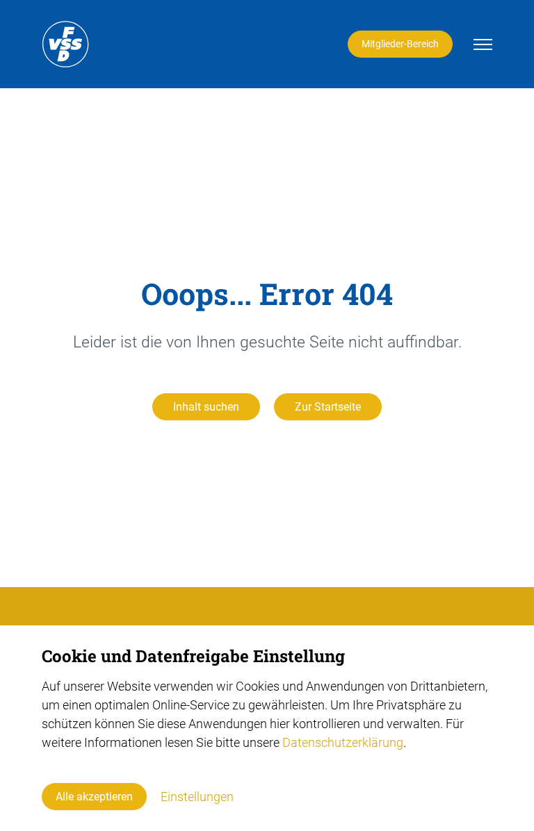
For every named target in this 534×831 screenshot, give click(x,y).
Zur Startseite (328, 406)
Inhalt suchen (206, 406)
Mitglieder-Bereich (400, 43)
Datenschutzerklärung (342, 742)
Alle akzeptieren (94, 796)
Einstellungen (197, 796)
